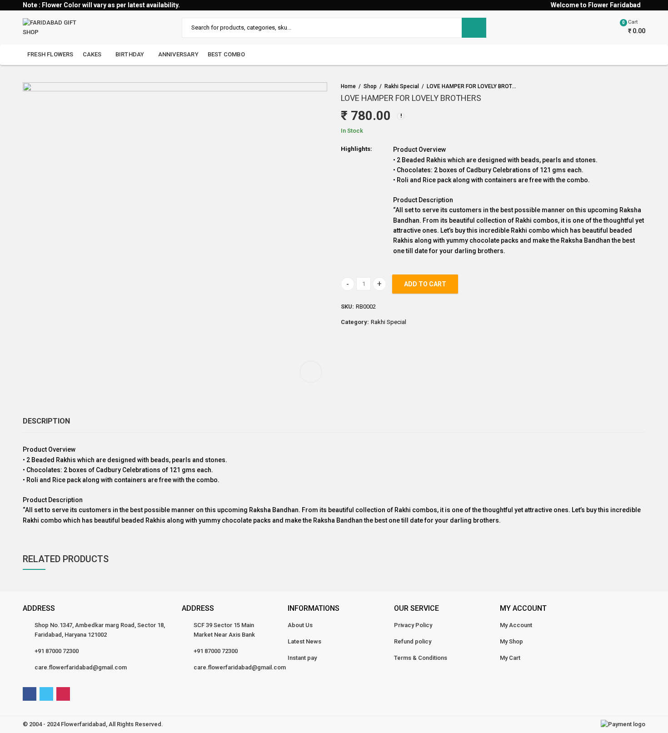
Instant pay (302, 657)
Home (348, 86)
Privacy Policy (413, 625)
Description (46, 421)
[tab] (46, 421)
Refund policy (412, 641)
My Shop (511, 641)
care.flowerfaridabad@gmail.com (81, 667)
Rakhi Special (401, 86)
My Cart (510, 657)
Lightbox (310, 371)
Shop (370, 86)
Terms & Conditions (420, 657)
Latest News (304, 641)
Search (474, 28)
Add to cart (425, 284)
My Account (516, 625)
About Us (300, 625)
